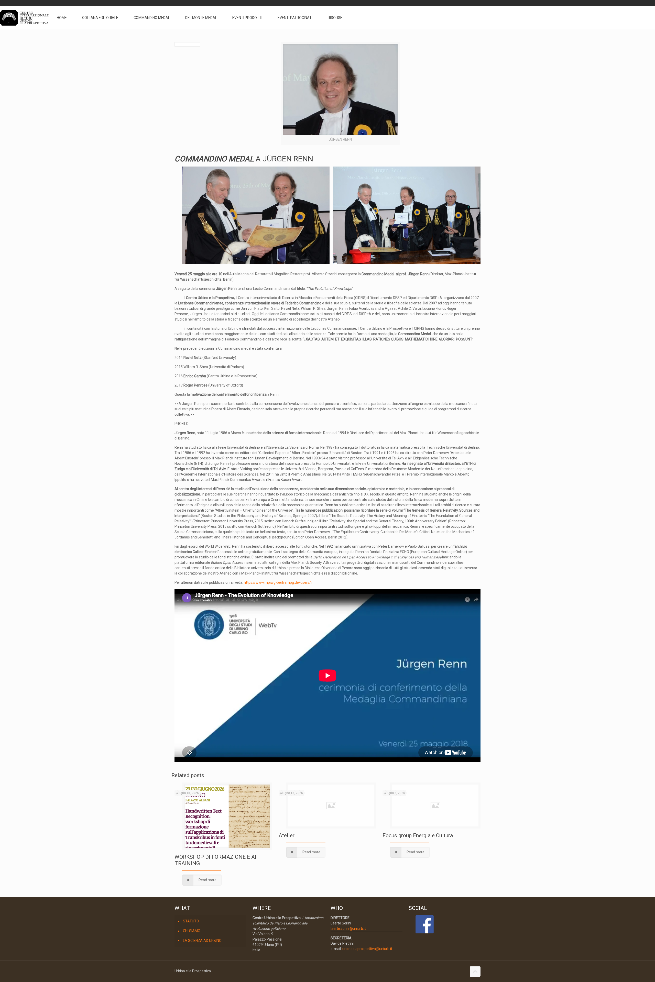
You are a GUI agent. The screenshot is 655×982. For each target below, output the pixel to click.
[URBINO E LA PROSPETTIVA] (24, 17)
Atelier (286, 835)
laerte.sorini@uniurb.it (348, 928)
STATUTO (191, 921)
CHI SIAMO (191, 931)
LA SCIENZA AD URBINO (202, 941)
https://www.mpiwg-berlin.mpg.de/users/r (278, 582)
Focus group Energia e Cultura (418, 835)
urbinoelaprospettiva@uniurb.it (367, 949)
